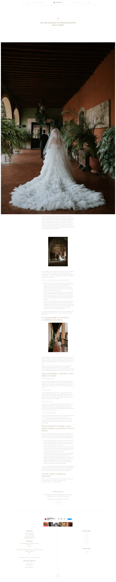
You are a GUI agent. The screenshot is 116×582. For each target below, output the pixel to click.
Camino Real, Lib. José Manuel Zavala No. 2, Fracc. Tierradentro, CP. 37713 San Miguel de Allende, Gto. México (29, 551)
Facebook (86, 552)
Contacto (84, 2)
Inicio (23, 2)
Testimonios (86, 541)
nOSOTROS (28, 2)
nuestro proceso (87, 543)
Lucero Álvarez (49, 227)
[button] (34, 2)
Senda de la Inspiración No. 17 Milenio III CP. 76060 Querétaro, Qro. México (29, 545)
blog (79, 2)
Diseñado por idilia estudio (58, 577)
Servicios (86, 536)
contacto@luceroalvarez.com (29, 537)
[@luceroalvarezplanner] (45, 519)
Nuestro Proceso (41, 2)
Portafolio (87, 538)
